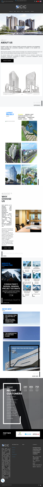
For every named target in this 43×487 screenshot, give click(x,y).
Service (18, 11)
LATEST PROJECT (10, 113)
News (15, 11)
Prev (2, 24)
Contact (32, 11)
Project (22, 11)
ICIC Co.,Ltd (9, 484)
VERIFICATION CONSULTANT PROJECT (37, 280)
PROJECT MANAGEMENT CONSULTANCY (36, 268)
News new (6, 309)
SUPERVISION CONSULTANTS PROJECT (27, 268)
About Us (11, 11)
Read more (19, 135)
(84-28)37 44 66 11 (23, 0)
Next (41, 24)
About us (13, 447)
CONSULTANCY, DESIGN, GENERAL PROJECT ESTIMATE (11, 286)
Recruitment (27, 11)
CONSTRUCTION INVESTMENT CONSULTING (27, 292)
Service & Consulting (7, 264)
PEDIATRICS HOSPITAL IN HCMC (28, 169)
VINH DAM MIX (29, 124)
